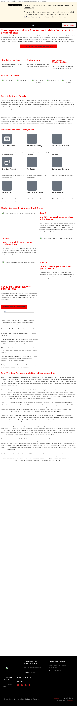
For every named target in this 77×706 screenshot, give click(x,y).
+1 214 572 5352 (31, 672)
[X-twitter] (26, 685)
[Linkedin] (22, 685)
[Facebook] (18, 685)
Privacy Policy (64, 698)
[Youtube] (29, 685)
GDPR (65, 700)
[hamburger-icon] (3, 25)
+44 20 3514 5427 (57, 670)
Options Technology (32, 17)
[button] (58, 311)
